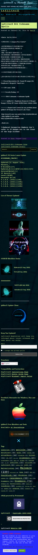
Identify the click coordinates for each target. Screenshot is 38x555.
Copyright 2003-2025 (22, 513)
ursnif (29, 488)
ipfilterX (10, 10)
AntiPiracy (8, 453)
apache (31, 452)
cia (15, 458)
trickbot (20, 486)
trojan (28, 486)
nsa (24, 472)
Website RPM (16, 528)
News (13, 138)
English (7, 363)
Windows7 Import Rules (22, 376)
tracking (8, 486)
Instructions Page (20, 372)
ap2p (21, 453)
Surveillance (17, 484)
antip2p (24, 450)
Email (3, 344)
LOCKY (28, 465)
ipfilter (17, 463)
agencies (8, 450)
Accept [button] (22, 550)
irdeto (19, 465)
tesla (29, 484)
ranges (4, 478)
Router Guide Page (20, 374)
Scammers (7, 481)
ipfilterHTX (30, 462)
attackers (9, 455)
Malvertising (10, 468)
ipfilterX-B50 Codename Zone (14, 144)
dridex (24, 460)
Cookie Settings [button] (10, 550)
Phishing (25, 475)
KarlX (32, 30)
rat (32, 478)
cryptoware (7, 460)
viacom (4, 491)
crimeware (27, 458)
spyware (5, 484)
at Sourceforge (17, 427)
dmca (16, 460)
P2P (32, 472)
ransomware (18, 478)
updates (18, 488)
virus (12, 491)
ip (7, 462)
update (7, 488)
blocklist (23, 455)
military (14, 472)
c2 (9, 458)
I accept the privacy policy (14, 350)
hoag (24, 138)
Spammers (23, 481)
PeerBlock (9, 475)
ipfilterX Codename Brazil (13, 147)
